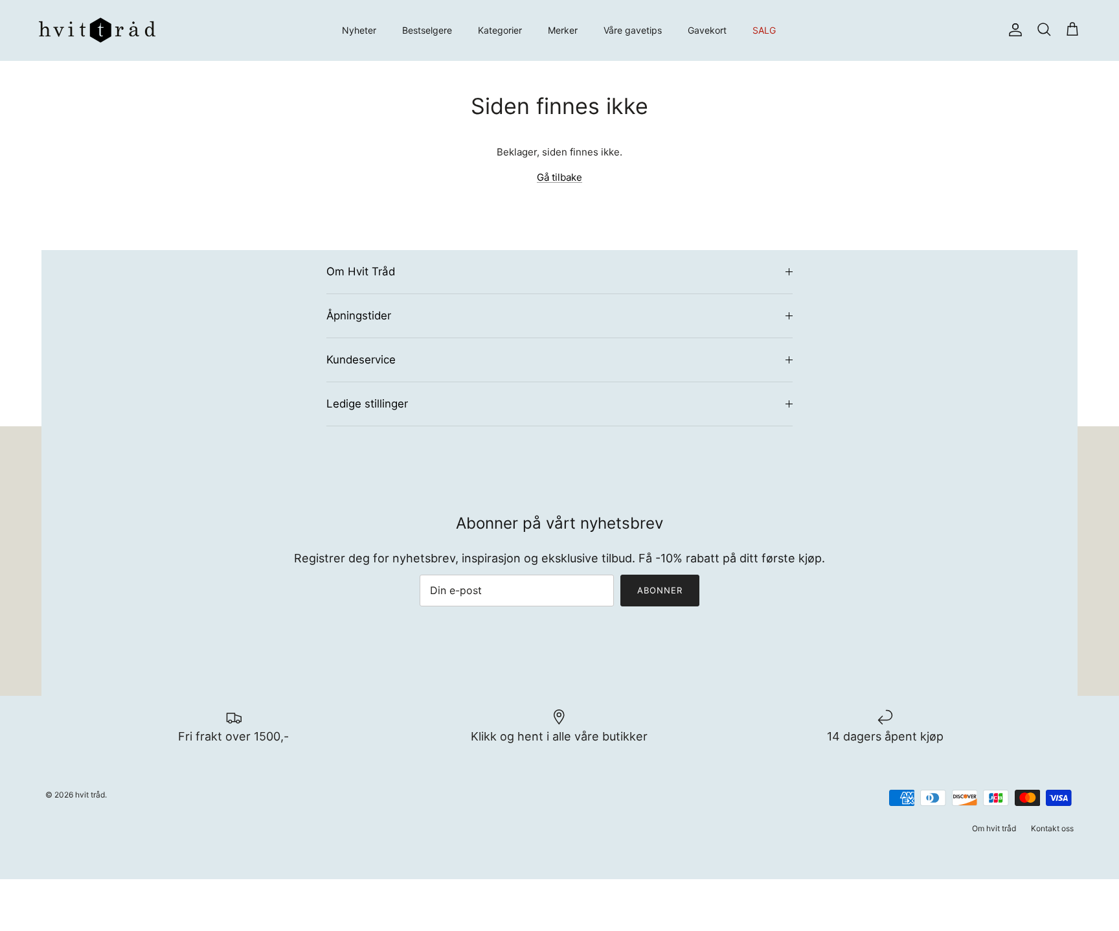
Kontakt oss (1052, 828)
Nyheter (359, 30)
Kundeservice (361, 359)
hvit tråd (90, 794)
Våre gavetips (633, 30)
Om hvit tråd (994, 828)
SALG (764, 30)
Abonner (660, 590)
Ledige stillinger (367, 403)
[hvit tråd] (97, 30)
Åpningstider (358, 315)
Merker (563, 30)
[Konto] (1012, 30)
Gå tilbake (559, 177)
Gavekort (707, 30)
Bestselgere (427, 30)
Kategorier (500, 30)
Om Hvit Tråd (360, 271)
